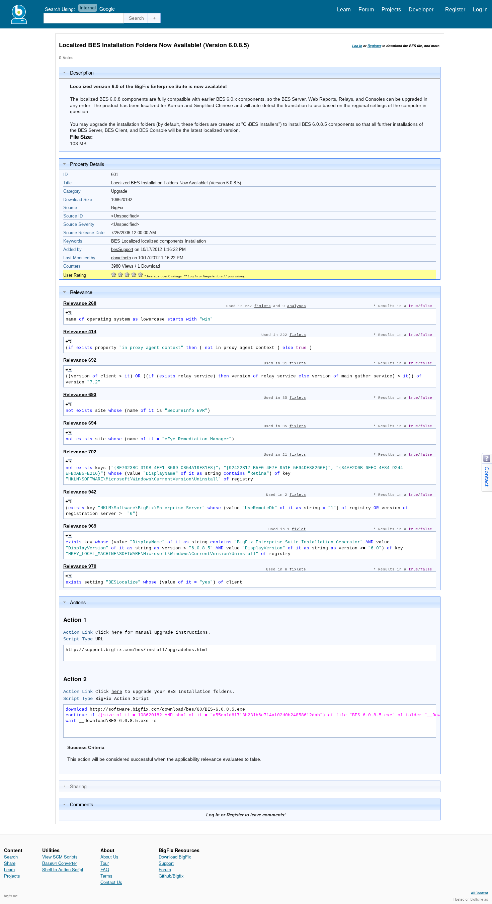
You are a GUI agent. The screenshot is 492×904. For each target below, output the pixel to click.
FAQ (104, 869)
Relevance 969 (79, 526)
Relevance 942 (79, 491)
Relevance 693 (79, 394)
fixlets (262, 306)
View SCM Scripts (60, 856)
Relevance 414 (79, 331)
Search (11, 856)
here (116, 632)
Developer (421, 9)
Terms (106, 876)
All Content (479, 893)
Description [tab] (82, 72)
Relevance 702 (79, 451)
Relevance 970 (79, 566)
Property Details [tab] (87, 163)
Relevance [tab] (81, 291)
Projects (391, 9)
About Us (109, 856)
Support (166, 863)
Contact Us (111, 882)
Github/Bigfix (171, 876)
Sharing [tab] (78, 786)
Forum (366, 9)
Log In (480, 9)
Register (455, 9)
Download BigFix (175, 856)
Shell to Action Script (62, 869)
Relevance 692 (79, 360)
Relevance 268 (79, 303)
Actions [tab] (78, 602)
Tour (104, 863)
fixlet (299, 529)
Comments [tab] (81, 804)
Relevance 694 (79, 423)
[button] (136, 18)
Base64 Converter (59, 863)
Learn (344, 9)
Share (9, 863)
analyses (296, 306)
